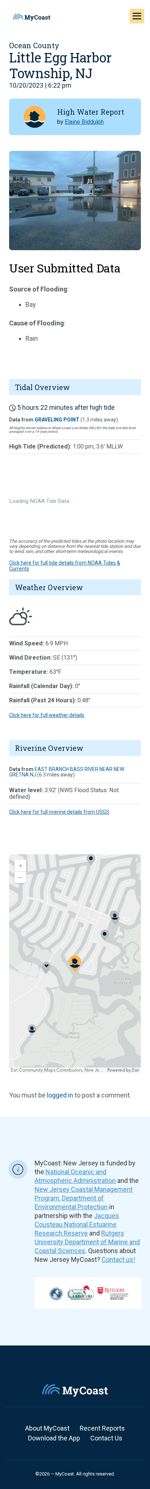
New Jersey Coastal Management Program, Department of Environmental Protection (84, 1198)
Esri (135, 1070)
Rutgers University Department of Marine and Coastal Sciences (87, 1242)
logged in (60, 1095)
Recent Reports (102, 1428)
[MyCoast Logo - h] (31, 17)
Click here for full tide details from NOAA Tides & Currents (64, 565)
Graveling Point (57, 420)
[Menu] (137, 16)
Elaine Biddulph (84, 121)
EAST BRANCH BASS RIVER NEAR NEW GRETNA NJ (66, 772)
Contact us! (118, 1259)
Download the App (54, 1438)
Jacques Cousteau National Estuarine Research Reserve (77, 1224)
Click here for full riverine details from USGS (59, 812)
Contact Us (106, 1438)
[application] (75, 963)
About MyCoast (47, 1428)
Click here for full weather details (46, 715)
